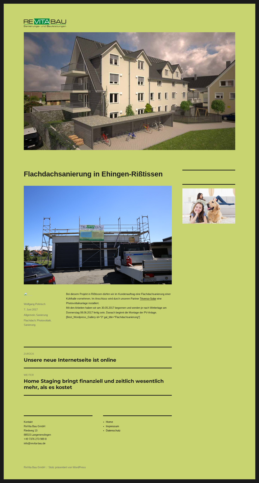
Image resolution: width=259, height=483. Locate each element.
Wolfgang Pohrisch (34, 304)
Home (109, 421)
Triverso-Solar (148, 298)
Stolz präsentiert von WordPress (67, 467)
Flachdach (30, 320)
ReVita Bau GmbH (34, 467)
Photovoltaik (44, 320)
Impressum (112, 426)
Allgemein (29, 314)
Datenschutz (113, 430)
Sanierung (42, 314)
